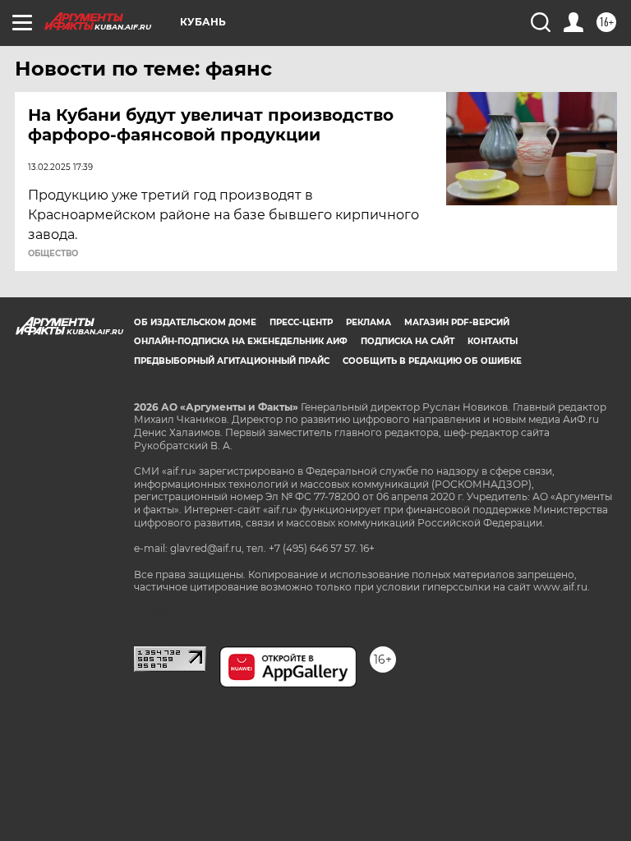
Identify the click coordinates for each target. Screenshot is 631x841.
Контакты (492, 341)
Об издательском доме (195, 322)
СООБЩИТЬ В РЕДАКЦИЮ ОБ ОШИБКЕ (432, 361)
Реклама (368, 322)
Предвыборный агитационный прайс (231, 361)
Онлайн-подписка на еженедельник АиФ (241, 341)
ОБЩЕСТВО (53, 254)
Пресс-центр (301, 322)
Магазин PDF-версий (456, 322)
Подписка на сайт (407, 341)
